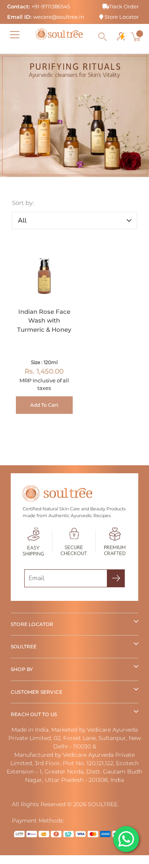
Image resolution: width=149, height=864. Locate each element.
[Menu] (14, 34)
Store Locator (121, 17)
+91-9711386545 (50, 6)
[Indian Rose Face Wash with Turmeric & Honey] (44, 270)
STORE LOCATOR (32, 624)
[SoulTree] (59, 34)
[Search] (102, 36)
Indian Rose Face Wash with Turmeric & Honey (44, 320)
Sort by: (23, 203)
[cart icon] (136, 36)
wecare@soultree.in (58, 17)
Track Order (124, 6)
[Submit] (116, 578)
